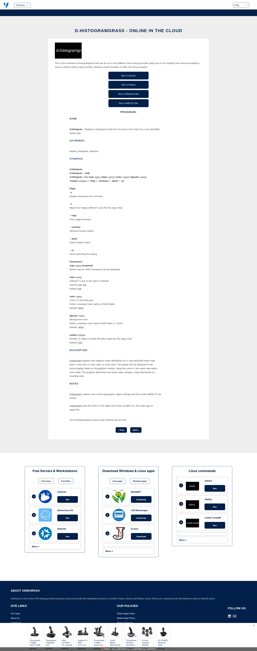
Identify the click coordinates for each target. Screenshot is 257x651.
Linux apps (117, 481)
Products (20, 5)
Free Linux (46, 481)
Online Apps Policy (126, 613)
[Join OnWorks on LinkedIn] (229, 616)
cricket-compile (213, 517)
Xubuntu (61, 491)
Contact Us (16, 623)
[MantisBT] (119, 496)
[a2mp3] (193, 485)
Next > (136, 430)
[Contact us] (234, 616)
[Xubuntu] (46, 496)
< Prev (121, 430)
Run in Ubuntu (128, 75)
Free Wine (65, 481)
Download (141, 499)
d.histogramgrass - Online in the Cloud (128, 30)
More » (35, 546)
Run (67, 499)
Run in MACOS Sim (128, 103)
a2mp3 (208, 480)
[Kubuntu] (46, 533)
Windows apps (140, 481)
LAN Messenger (139, 510)
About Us (15, 618)
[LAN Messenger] (119, 515)
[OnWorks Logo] (6, 5)
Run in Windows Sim (128, 94)
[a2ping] (193, 504)
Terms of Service (125, 623)
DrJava (134, 528)
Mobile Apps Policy (126, 618)
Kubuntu (61, 528)
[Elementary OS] (46, 515)
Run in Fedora (128, 84)
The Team (15, 613)
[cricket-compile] (193, 522)
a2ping (208, 499)
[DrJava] (119, 533)
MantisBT (136, 491)
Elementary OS (65, 510)
